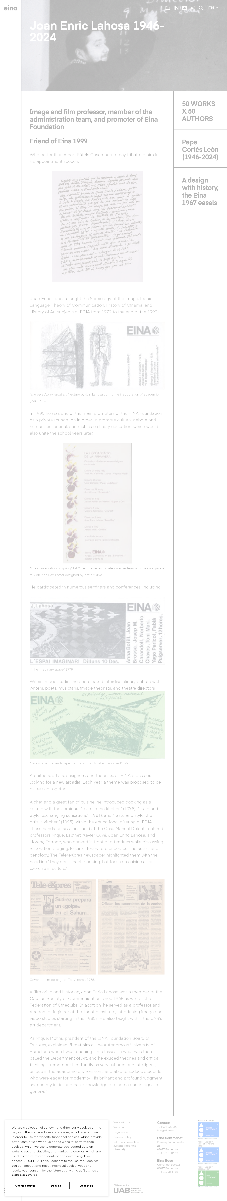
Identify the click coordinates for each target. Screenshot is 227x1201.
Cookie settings (25, 1185)
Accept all (86, 1185)
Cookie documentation (24, 1174)
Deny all (56, 1185)
